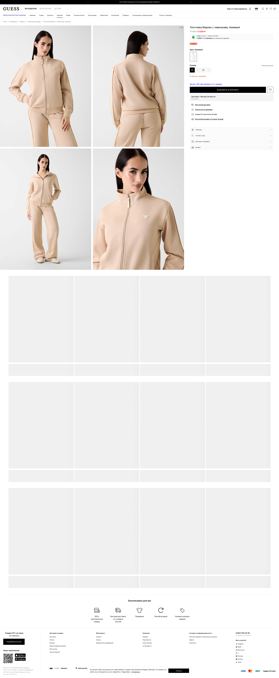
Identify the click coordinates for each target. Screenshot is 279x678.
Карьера (145, 637)
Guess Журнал (147, 643)
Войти (229, 9)
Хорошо (179, 671)
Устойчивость (147, 646)
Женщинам (31, 9)
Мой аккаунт (100, 633)
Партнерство (147, 640)
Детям (57, 9)
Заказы (98, 640)
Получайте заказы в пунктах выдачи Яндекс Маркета (139, 2)
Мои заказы (53, 649)
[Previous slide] (88, 2)
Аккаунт (98, 637)
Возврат (52, 643)
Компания (146, 633)
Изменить (64, 668)
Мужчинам (45, 9)
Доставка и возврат (56, 633)
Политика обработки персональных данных (203, 637)
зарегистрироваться (240, 9)
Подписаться (14, 642)
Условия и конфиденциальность (200, 633)
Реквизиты (192, 643)
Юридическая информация (104, 643)
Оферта (191, 640)
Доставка (53, 637)
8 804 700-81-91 (243, 633)
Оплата (52, 640)
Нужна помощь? (55, 652)
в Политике (135, 672)
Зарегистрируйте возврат (58, 646)
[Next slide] (191, 2)
